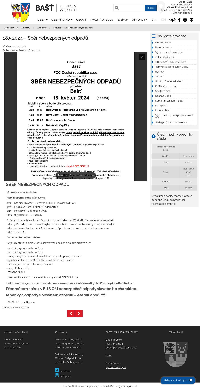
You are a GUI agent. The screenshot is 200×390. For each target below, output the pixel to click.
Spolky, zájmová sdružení (168, 81)
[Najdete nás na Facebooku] (179, 20)
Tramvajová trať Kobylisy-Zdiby (171, 66)
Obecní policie (163, 42)
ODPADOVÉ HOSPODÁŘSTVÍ (170, 62)
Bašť (44, 8)
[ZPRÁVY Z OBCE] (173, 20)
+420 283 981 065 (74, 343)
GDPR (109, 355)
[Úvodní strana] (20, 24)
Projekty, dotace (163, 47)
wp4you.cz (129, 386)
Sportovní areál (163, 91)
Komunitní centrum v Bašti (169, 100)
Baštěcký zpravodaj (165, 86)
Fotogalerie (161, 105)
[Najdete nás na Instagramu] (185, 20)
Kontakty (168, 19)
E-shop (123, 19)
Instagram (65, 376)
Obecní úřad (60, 19)
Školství (159, 76)
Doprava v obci (163, 95)
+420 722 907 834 (71, 339)
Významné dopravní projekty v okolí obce (174, 116)
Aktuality (139, 19)
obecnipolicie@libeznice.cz (121, 347)
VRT (154, 19)
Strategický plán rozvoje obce (171, 122)
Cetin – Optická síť (164, 57)
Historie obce (162, 110)
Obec (41, 19)
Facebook (65, 371)
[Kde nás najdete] (191, 20)
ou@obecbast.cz (71, 347)
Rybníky (159, 71)
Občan (81, 19)
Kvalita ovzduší (102, 19)
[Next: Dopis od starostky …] (79, 313)
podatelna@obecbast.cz (69, 362)
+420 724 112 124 (114, 343)
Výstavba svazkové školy (168, 52)
